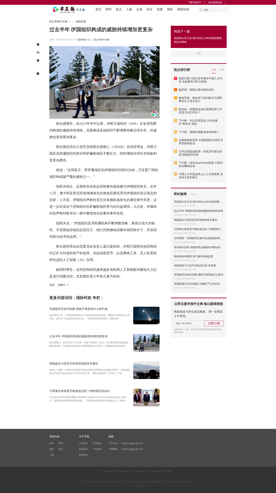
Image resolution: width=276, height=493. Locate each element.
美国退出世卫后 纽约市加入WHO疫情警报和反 (198, 201)
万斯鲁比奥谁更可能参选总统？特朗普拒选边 (198, 229)
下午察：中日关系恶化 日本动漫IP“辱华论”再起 (198, 122)
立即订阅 (214, 323)
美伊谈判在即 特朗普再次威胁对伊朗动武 (197, 247)
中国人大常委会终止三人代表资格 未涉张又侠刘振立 (201, 176)
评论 (149, 9)
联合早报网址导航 (121, 471)
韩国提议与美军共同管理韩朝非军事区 (195, 219)
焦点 (119, 9)
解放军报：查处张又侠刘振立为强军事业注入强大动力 (200, 99)
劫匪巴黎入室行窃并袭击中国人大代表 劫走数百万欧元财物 (200, 80)
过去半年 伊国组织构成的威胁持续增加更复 (198, 210)
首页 (98, 9)
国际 (170, 9)
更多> (194, 194)
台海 (139, 9)
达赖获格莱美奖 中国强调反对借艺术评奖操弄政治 (201, 141)
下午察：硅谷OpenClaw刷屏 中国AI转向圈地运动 (201, 164)
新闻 (51, 449)
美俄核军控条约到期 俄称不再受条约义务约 (198, 274)
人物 (129, 9)
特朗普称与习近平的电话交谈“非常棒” (195, 265)
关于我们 (83, 443)
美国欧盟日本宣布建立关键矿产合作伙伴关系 (198, 283)
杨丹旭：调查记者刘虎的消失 (196, 89)
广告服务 (97, 449)
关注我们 (97, 443)
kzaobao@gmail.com (132, 443)
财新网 (169, 471)
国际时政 (183, 9)
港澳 (160, 9)
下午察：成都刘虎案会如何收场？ (199, 132)
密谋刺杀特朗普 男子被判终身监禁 (193, 256)
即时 (109, 9)
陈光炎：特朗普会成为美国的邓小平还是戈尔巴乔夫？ (200, 111)
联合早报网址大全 (140, 471)
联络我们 (83, 449)
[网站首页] (38, 73)
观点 (61, 449)
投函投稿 (83, 454)
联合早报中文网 (58, 21)
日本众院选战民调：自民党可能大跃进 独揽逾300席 (200, 153)
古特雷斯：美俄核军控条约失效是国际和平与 (198, 238)
